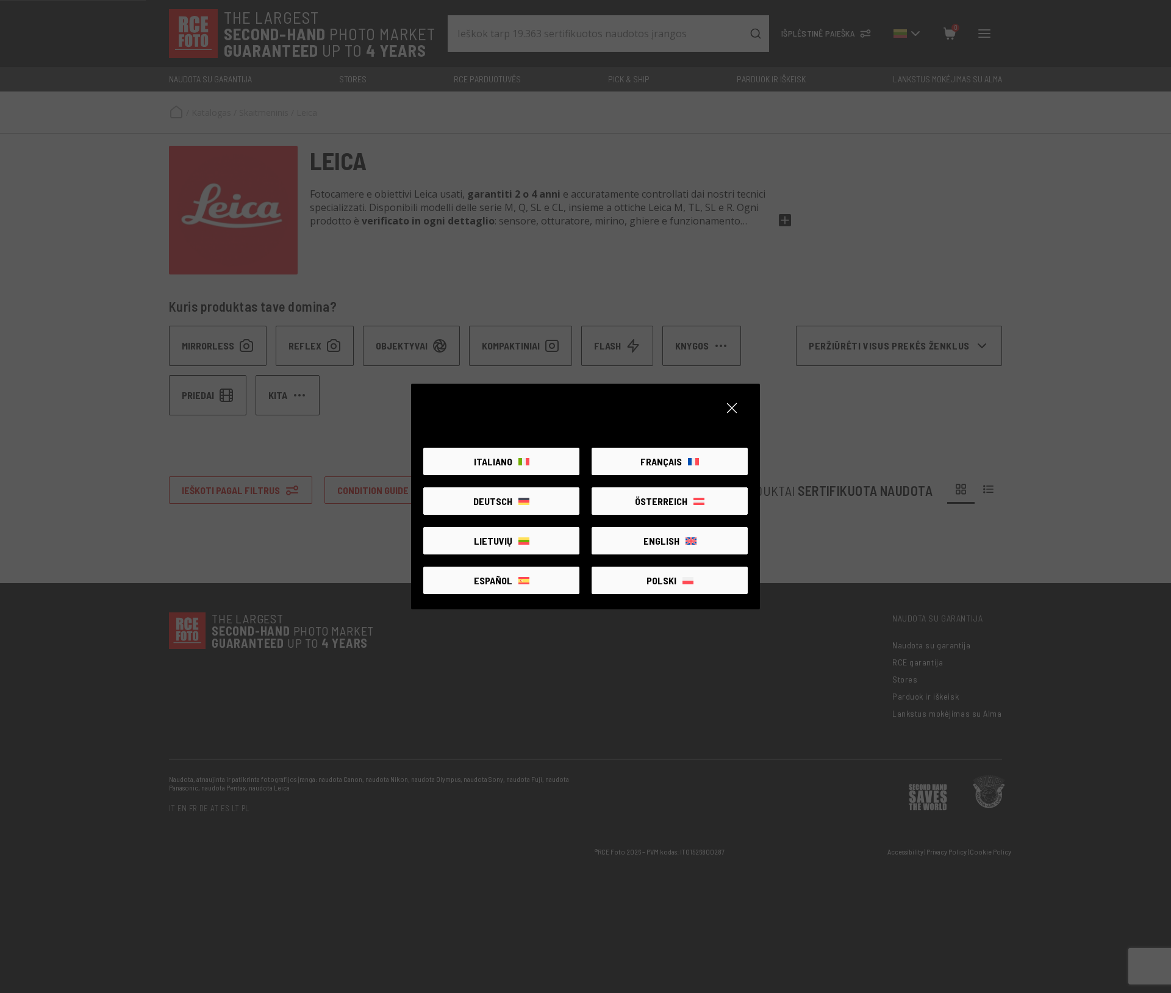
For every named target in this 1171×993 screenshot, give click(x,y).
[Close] (732, 408)
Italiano (493, 461)
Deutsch (492, 501)
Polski (661, 580)
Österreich (661, 501)
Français (661, 461)
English (661, 541)
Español (493, 580)
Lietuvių (493, 541)
